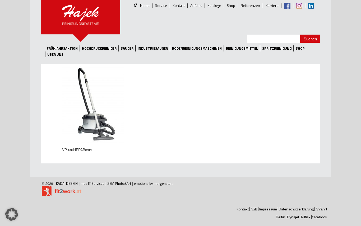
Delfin (280, 217)
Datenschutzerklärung (296, 209)
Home (145, 5)
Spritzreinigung (276, 48)
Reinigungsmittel (242, 48)
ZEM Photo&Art (119, 183)
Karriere (272, 5)
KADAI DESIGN (67, 183)
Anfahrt (196, 5)
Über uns (55, 54)
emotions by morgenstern (154, 183)
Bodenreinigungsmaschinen (197, 48)
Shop (231, 5)
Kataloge (214, 5)
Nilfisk (306, 217)
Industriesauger (153, 48)
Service (161, 5)
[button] (11, 214)
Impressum (268, 209)
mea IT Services (92, 183)
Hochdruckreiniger (99, 48)
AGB (254, 209)
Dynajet (293, 217)
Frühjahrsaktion (62, 48)
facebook (319, 217)
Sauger (127, 48)
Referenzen (250, 5)
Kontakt (179, 5)
